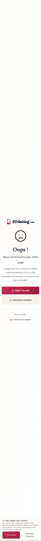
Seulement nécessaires (30, 535)
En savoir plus (17, 529)
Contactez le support (22, 319)
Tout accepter (11, 535)
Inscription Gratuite (21, 300)
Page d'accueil (22, 290)
